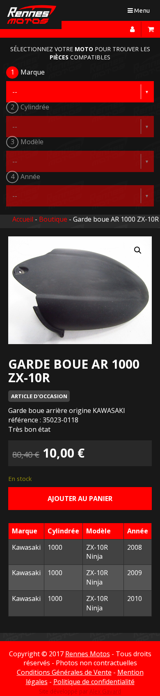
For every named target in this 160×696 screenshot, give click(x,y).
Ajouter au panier (80, 498)
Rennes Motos (87, 653)
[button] (137, 250)
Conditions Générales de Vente (64, 672)
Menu (140, 12)
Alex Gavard (105, 691)
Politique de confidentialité (94, 681)
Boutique (53, 219)
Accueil (22, 219)
